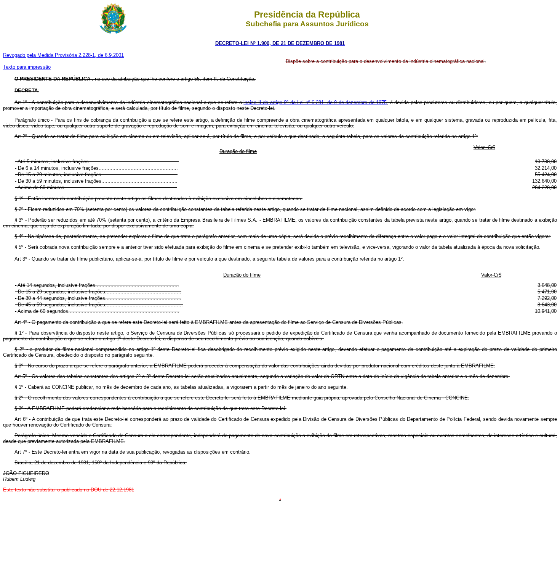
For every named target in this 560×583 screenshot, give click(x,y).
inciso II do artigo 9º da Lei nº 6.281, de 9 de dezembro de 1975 (315, 102)
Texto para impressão (27, 67)
